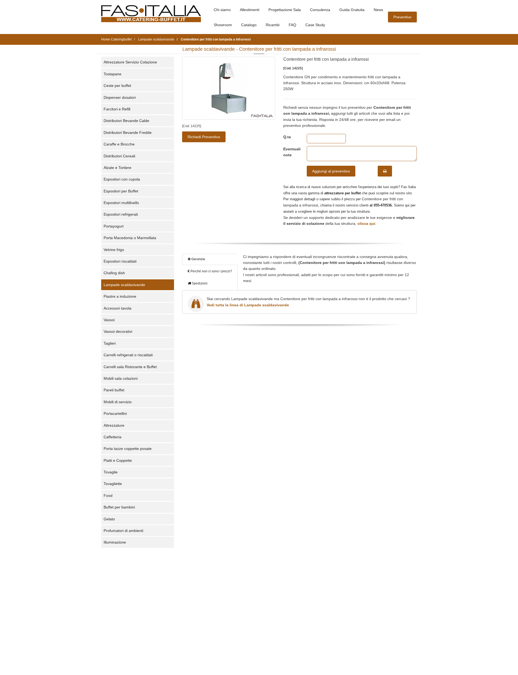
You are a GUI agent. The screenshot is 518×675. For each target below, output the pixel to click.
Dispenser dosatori (120, 97)
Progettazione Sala (284, 10)
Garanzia (197, 259)
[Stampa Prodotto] (385, 171)
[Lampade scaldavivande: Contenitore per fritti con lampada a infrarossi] (228, 88)
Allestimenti (249, 10)
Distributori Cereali (119, 156)
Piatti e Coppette (118, 460)
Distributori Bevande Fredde (128, 132)
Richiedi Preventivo (204, 137)
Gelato (109, 519)
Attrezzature (114, 425)
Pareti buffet (114, 390)
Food (108, 495)
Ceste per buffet (117, 85)
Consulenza (320, 10)
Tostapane (112, 74)
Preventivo (402, 17)
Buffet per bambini (119, 507)
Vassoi (109, 320)
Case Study (315, 25)
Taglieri (110, 343)
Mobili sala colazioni (121, 378)
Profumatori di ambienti (123, 530)
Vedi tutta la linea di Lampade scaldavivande (248, 305)
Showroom (223, 25)
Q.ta (287, 137)
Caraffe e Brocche (119, 144)
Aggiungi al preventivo (331, 171)
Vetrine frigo (114, 249)
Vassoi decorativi (118, 331)
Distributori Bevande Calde (126, 120)
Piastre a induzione (120, 296)
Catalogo (249, 25)
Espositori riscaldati (120, 261)
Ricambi (273, 25)
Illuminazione (115, 542)
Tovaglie (111, 472)
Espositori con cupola (122, 179)
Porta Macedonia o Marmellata (130, 238)
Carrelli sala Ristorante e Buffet (130, 367)
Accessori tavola (117, 308)
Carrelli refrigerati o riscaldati (128, 355)
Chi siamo (222, 10)
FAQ (292, 25)
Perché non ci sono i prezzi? (211, 271)
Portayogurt (114, 226)
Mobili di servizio (118, 402)
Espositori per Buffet (121, 191)
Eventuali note (291, 152)
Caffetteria (112, 437)
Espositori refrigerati (121, 214)
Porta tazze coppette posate (128, 448)
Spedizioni (199, 283)
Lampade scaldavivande (124, 285)
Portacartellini (115, 413)
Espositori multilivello (121, 203)
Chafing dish (114, 273)
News (378, 10)
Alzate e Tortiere (117, 167)
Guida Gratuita (351, 10)
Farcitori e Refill (117, 109)
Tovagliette (113, 483)
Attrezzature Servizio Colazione (130, 62)
